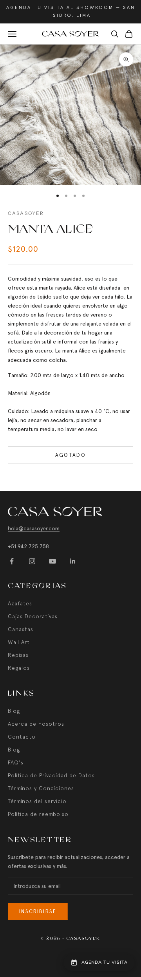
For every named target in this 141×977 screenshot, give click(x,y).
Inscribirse (38, 911)
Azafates (20, 603)
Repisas (18, 655)
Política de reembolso (38, 814)
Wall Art (19, 642)
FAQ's (16, 762)
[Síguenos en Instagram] (32, 561)
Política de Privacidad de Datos (51, 775)
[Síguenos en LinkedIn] (73, 561)
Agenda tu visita (104, 962)
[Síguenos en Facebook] (12, 561)
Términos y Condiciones (41, 788)
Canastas (20, 629)
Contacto (22, 737)
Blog (14, 711)
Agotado (70, 455)
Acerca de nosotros (36, 724)
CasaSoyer (26, 213)
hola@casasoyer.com (34, 528)
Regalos (19, 668)
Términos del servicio (37, 801)
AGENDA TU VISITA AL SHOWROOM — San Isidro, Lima (70, 11)
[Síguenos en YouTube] (52, 561)
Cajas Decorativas (33, 616)
